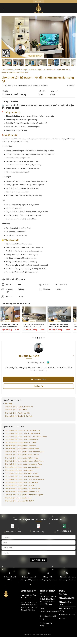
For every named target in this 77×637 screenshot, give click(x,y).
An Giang (8, 404)
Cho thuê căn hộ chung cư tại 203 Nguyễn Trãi (22, 433)
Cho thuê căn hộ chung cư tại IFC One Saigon (22, 458)
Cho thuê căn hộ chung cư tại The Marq (20, 485)
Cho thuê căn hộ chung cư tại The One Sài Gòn (22, 489)
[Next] (74, 35)
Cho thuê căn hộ (20, 70)
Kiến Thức (38, 2)
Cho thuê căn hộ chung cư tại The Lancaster (21, 482)
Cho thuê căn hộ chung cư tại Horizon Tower (22, 455)
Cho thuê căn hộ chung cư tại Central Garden (22, 449)
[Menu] (3, 8)
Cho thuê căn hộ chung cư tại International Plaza (23, 464)
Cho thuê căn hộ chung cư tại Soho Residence (22, 476)
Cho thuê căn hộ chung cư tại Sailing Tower (21, 473)
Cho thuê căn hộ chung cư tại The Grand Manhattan (24, 479)
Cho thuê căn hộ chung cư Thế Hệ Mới (19, 501)
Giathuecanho (7, 70)
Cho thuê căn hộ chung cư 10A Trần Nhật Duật (22, 430)
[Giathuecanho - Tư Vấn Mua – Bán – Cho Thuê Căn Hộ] (38, 8)
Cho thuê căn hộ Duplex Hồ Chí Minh (19, 407)
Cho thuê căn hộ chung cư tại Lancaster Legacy (23, 467)
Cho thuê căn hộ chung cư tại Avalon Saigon (21, 439)
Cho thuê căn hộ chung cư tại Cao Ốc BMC (21, 442)
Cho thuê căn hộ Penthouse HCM (17, 413)
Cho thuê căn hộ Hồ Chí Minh (39, 70)
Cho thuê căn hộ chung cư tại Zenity (18, 498)
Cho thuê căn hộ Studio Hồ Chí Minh (18, 416)
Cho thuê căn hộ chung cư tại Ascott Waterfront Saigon (26, 436)
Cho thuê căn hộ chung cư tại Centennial (20, 446)
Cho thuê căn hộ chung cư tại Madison (19, 470)
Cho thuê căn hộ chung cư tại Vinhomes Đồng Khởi (24, 495)
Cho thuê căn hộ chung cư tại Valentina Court (22, 492)
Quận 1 (54, 70)
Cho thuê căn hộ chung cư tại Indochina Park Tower (24, 461)
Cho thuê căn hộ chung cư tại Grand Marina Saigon (24, 452)
